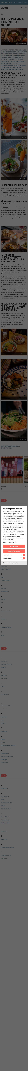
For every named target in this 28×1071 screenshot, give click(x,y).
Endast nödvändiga (14, 551)
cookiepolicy (13, 542)
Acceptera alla (14, 546)
